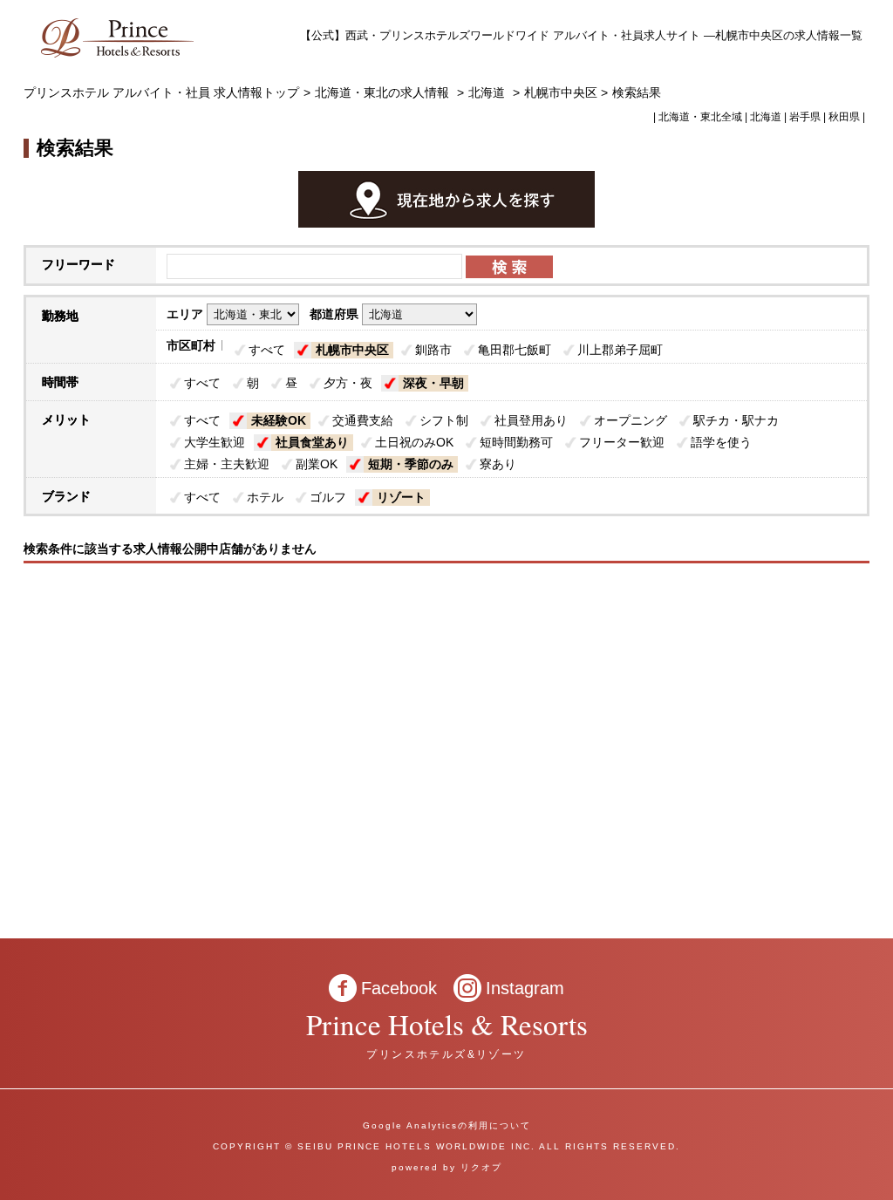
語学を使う (721, 442)
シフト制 (443, 420)
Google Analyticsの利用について (447, 1125)
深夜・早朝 (433, 383)
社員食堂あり (312, 442)
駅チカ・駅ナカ (736, 420)
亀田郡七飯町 (514, 350)
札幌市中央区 (352, 350)
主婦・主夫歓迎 (226, 464)
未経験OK (278, 420)
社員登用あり (531, 420)
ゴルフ (328, 497)
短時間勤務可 (516, 442)
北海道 (486, 92)
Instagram (525, 988)
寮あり (498, 464)
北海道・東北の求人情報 (384, 92)
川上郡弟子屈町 (620, 350)
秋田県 (844, 117)
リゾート (401, 497)
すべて (267, 350)
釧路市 (433, 350)
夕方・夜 (348, 383)
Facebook (399, 988)
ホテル (265, 497)
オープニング (630, 420)
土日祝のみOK (414, 442)
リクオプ (481, 1167)
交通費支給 (362, 420)
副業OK (316, 464)
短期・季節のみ (410, 464)
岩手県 (805, 117)
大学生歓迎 (214, 442)
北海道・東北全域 (700, 117)
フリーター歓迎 (622, 442)
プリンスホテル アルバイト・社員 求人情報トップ (161, 92)
